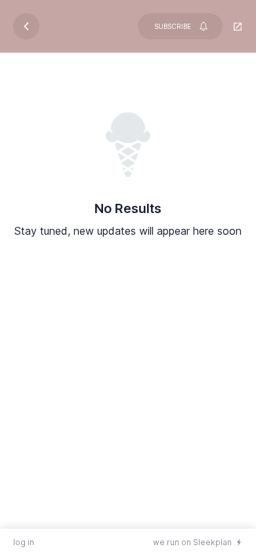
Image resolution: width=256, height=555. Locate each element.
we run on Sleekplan (192, 542)
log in (23, 542)
